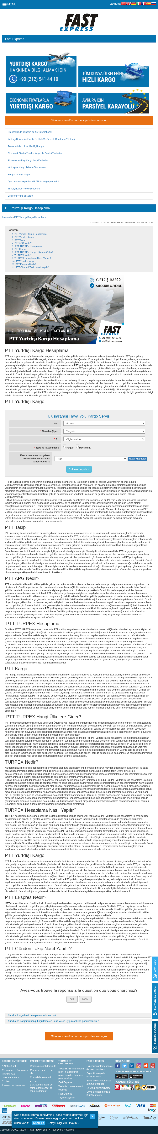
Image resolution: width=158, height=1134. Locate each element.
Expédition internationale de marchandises (100, 1068)
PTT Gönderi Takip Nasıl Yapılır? (33, 267)
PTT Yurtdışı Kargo (24, 237)
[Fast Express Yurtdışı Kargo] (79, 22)
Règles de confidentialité (43, 1066)
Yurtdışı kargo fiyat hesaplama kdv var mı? (32, 1015)
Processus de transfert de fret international (30, 132)
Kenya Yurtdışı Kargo (19, 174)
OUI (72, 999)
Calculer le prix (78, 469)
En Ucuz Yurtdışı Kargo (99, 1088)
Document (85, 447)
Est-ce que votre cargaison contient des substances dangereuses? (35, 458)
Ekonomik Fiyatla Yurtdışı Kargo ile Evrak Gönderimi (35, 153)
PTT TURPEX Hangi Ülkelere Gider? (33, 252)
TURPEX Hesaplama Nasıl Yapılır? (32, 258)
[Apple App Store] (136, 1076)
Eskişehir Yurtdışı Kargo (20, 195)
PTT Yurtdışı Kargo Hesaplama (30, 217)
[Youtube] (152, 1065)
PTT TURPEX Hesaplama (28, 246)
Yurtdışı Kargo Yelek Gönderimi (24, 188)
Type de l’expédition (46, 447)
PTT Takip (19, 240)
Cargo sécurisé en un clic (41, 1072)
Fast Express (65, 1082)
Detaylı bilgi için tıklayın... (63, 1123)
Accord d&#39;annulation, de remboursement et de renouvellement (41, 1086)
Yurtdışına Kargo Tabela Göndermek (27, 167)
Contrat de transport (40, 1077)
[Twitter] (124, 1065)
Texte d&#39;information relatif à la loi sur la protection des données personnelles (71, 1073)
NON (85, 999)
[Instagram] (138, 1065)
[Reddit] (146, 1065)
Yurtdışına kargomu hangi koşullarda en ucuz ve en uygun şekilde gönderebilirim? (53, 1021)
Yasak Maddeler (137, 458)
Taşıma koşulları (66, 1097)
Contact (6, 1081)
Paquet (70, 447)
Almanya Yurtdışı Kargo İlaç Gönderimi (28, 160)
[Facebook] (117, 1065)
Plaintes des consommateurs (10, 1076)
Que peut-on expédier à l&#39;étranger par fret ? (33, 181)
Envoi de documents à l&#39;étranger (98, 1093)
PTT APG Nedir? (23, 243)
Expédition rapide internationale (96, 1075)
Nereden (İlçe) (49, 431)
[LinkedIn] (131, 1065)
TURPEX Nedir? (23, 255)
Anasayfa (7, 217)
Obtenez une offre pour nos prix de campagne (79, 120)
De (55, 423)
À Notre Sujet (9, 1066)
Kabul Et (38, 1123)
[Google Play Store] (122, 1076)
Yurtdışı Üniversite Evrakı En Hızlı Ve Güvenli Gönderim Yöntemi (41, 139)
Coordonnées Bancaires (15, 1070)
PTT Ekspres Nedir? (25, 264)
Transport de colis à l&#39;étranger (26, 146)
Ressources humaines (13, 1085)
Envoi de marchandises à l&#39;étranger (99, 1082)
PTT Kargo (20, 249)
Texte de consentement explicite (70, 1088)
